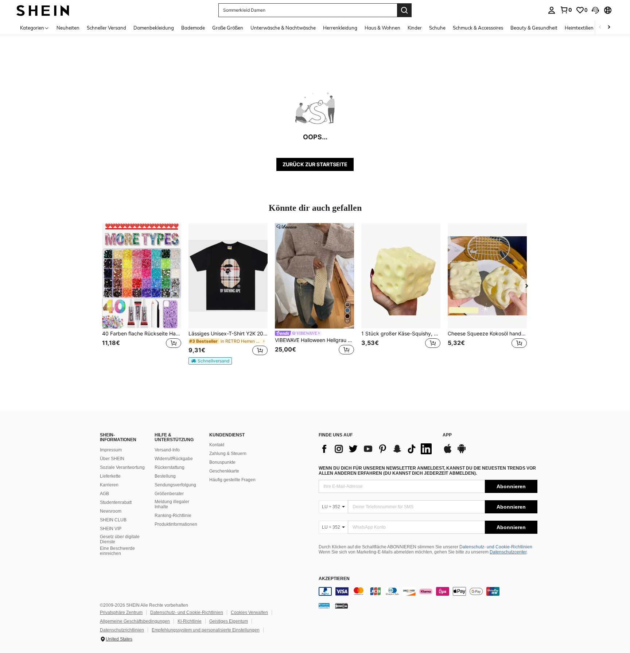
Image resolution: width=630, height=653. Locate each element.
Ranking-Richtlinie (173, 515)
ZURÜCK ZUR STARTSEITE (315, 164)
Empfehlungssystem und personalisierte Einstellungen (206, 630)
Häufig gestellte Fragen (232, 479)
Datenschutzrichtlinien (122, 630)
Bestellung (165, 476)
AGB (104, 493)
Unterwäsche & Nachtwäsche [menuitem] (283, 28)
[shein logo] (42, 10)
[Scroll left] (600, 27)
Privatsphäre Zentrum (121, 612)
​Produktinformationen (176, 524)
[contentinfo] (428, 591)
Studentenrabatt (116, 502)
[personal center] (551, 10)
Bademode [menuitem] (193, 28)
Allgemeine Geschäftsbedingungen (135, 621)
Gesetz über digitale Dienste (120, 539)
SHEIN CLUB (113, 519)
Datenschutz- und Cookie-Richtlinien (495, 546)
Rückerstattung (169, 467)
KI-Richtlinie (190, 621)
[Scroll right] (608, 27)
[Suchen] (404, 10)
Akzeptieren (334, 578)
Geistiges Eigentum (228, 621)
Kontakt (216, 444)
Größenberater (169, 493)
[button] (595, 10)
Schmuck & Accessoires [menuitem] (478, 28)
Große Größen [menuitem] (227, 28)
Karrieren (109, 484)
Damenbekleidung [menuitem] (153, 28)
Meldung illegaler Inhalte (172, 504)
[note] (210, 361)
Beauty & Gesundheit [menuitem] (533, 28)
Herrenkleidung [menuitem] (340, 28)
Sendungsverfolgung (175, 484)
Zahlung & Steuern (227, 453)
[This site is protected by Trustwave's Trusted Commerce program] (324, 605)
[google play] (461, 452)
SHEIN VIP (110, 528)
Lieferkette (110, 476)
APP (447, 435)
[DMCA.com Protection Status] (341, 605)
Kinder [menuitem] (415, 28)
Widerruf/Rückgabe (174, 458)
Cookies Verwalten (249, 612)
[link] (566, 9)
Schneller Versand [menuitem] (106, 28)
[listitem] (141, 293)
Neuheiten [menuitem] (68, 28)
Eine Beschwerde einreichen (117, 551)
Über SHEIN (112, 458)
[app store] (448, 452)
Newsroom (110, 511)
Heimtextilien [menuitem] (579, 28)
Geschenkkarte (224, 471)
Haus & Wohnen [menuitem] (382, 28)
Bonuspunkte (222, 462)
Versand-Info (167, 449)
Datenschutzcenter (508, 552)
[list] (377, 448)
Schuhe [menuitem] (437, 28)
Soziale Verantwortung (122, 467)
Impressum (111, 449)
